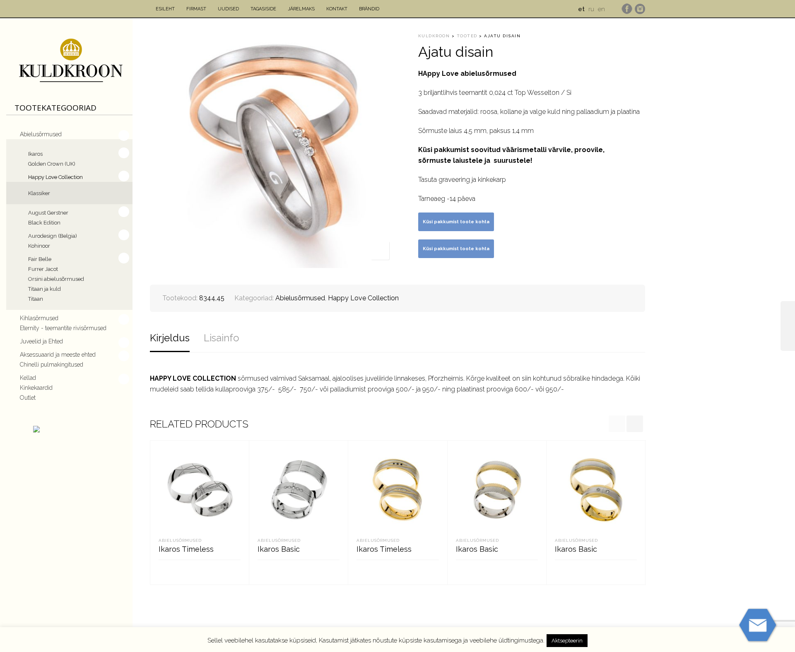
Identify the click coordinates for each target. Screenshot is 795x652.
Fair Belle (39, 259)
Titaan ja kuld (44, 289)
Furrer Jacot (43, 269)
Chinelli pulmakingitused (51, 364)
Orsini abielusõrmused (56, 279)
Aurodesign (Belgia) (52, 236)
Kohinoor (39, 246)
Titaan (35, 299)
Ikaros (35, 154)
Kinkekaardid (36, 387)
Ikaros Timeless (186, 549)
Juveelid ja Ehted (41, 341)
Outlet (28, 397)
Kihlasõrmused (39, 318)
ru (591, 9)
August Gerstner (48, 213)
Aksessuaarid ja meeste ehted (58, 354)
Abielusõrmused (41, 134)
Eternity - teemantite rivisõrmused (63, 328)
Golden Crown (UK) (51, 164)
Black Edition (44, 223)
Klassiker (39, 193)
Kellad (28, 377)
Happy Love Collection (55, 177)
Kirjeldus (170, 338)
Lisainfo (221, 338)
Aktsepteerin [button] (567, 641)
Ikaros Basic (279, 549)
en (601, 9)
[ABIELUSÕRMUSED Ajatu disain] (788, 326)
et (581, 9)
